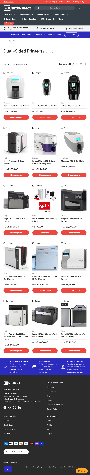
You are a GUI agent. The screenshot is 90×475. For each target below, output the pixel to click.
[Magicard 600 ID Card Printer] (73, 142)
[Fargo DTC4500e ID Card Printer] (73, 200)
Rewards (7, 434)
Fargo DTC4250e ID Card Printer (14, 219)
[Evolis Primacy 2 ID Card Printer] (16, 142)
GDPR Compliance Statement (77, 467)
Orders (49, 420)
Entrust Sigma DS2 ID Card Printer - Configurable (43, 162)
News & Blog (50, 2)
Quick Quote (9, 425)
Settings (50, 429)
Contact (61, 2)
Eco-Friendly (59, 19)
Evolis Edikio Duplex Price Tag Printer (45, 219)
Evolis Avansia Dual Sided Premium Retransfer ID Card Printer (16, 336)
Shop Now (71, 35)
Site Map (29, 467)
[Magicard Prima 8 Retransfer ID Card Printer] (45, 258)
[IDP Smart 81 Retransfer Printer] (73, 258)
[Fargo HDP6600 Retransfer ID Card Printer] (45, 315)
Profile (49, 425)
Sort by (7, 64)
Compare (63, 64)
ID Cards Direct (13, 462)
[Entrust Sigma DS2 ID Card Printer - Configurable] (45, 142)
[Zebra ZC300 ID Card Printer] (45, 87)
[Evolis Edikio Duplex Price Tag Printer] (45, 200)
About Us (50, 387)
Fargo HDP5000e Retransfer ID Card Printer (73, 335)
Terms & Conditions (50, 467)
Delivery (50, 400)
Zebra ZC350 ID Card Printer (73, 106)
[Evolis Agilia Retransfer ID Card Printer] (16, 258)
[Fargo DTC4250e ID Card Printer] (16, 200)
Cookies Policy (62, 467)
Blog (48, 396)
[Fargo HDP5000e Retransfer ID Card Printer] (73, 315)
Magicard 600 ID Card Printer (73, 161)
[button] (85, 8)
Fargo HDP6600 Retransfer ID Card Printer (45, 335)
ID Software (46, 19)
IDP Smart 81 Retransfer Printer (71, 277)
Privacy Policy (9, 429)
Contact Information (55, 404)
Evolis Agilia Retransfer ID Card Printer (14, 277)
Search (6, 420)
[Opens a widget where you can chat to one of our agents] (82, 471)
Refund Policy (52, 409)
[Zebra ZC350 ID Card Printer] (73, 87)
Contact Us (51, 391)
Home (5, 41)
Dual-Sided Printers (15, 41)
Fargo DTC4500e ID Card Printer (71, 219)
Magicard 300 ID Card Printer (16, 106)
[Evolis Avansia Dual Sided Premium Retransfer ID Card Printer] (16, 315)
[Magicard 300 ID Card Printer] (16, 87)
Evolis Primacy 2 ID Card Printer (14, 162)
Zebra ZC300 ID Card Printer (44, 106)
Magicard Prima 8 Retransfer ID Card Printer (44, 277)
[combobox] (54, 8)
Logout (49, 434)
